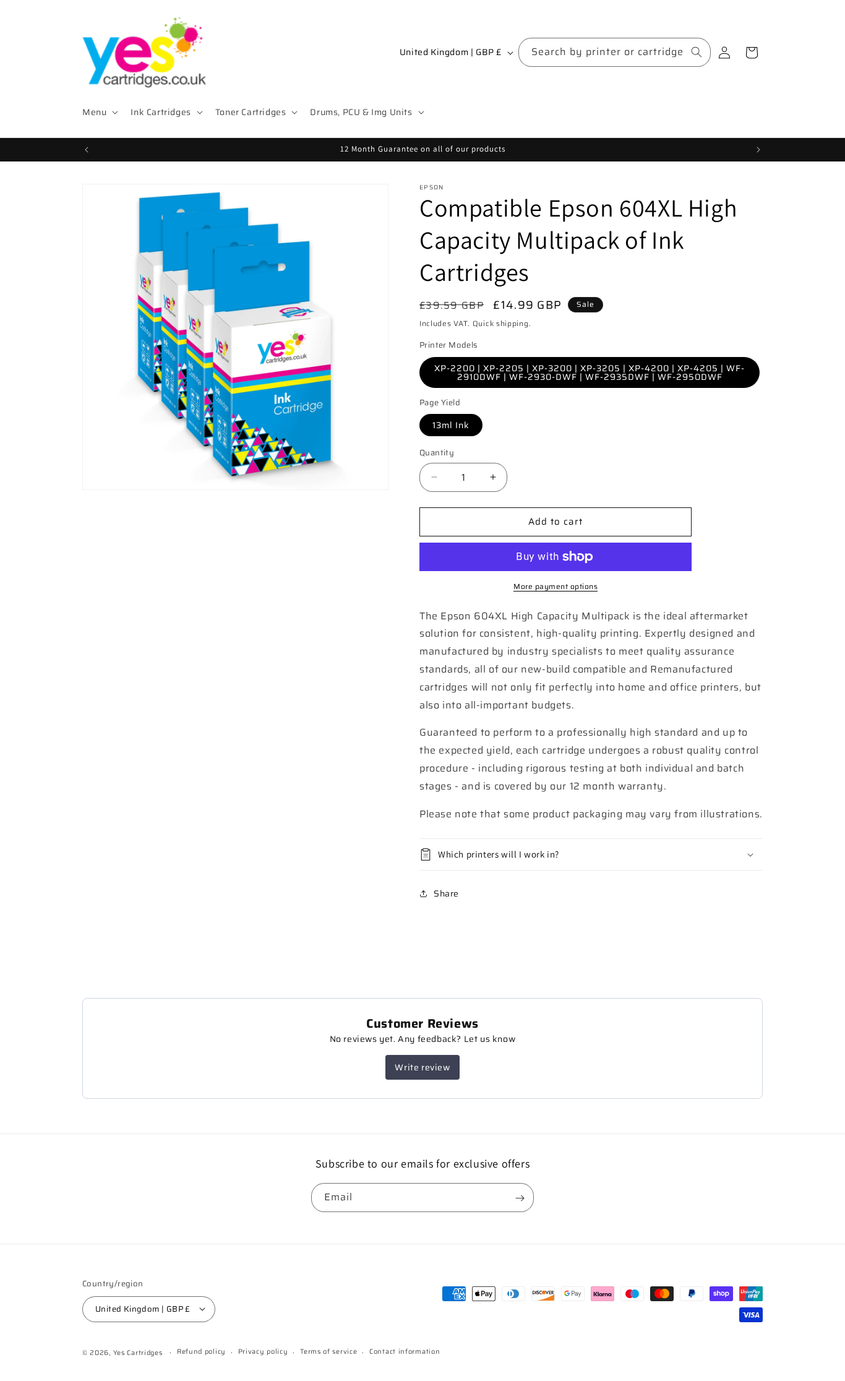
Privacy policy (263, 1351)
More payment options (555, 586)
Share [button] (446, 893)
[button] (99, 112)
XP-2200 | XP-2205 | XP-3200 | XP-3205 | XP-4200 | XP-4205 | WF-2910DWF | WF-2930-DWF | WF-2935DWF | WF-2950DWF (589, 372)
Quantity (436, 453)
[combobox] (614, 52)
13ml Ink (451, 425)
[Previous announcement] (86, 149)
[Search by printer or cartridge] (696, 52)
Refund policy (201, 1351)
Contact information (404, 1351)
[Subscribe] (519, 1198)
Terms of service (328, 1351)
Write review (422, 1067)
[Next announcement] (758, 149)
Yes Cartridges (138, 1352)
